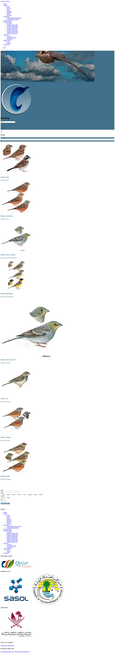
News (8, 41)
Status (2, 490)
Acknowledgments (11, 37)
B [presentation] (4, 138)
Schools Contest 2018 (12, 27)
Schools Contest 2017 (12, 29)
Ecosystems (7, 16)
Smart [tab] (5, 129)
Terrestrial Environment (13, 19)
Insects (8, 8)
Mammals (9, 12)
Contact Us (6, 44)
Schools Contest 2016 (12, 30)
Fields (8, 497)
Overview (9, 23)
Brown (14, 494)
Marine (8, 13)
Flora (8, 9)
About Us (6, 34)
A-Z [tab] (5, 126)
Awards (9, 43)
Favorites (9, 15)
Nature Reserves (8, 20)
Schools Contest (8, 22)
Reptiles (9, 11)
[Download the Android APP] (21, 651)
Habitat (2, 496)
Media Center (7, 40)
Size (2, 499)
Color (2, 493)
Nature (5, 5)
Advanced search (5, 503)
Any (3, 494)
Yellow (41, 494)
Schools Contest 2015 (12, 32)
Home (5, 4)
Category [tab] (6, 127)
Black (8, 494)
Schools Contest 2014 (12, 33)
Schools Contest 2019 (12, 26)
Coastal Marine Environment (14, 18)
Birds (8, 6)
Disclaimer (9, 39)
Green (19, 494)
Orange (30, 494)
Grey (24, 494)
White (35, 494)
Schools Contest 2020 (12, 25)
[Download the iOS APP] (7, 651)
